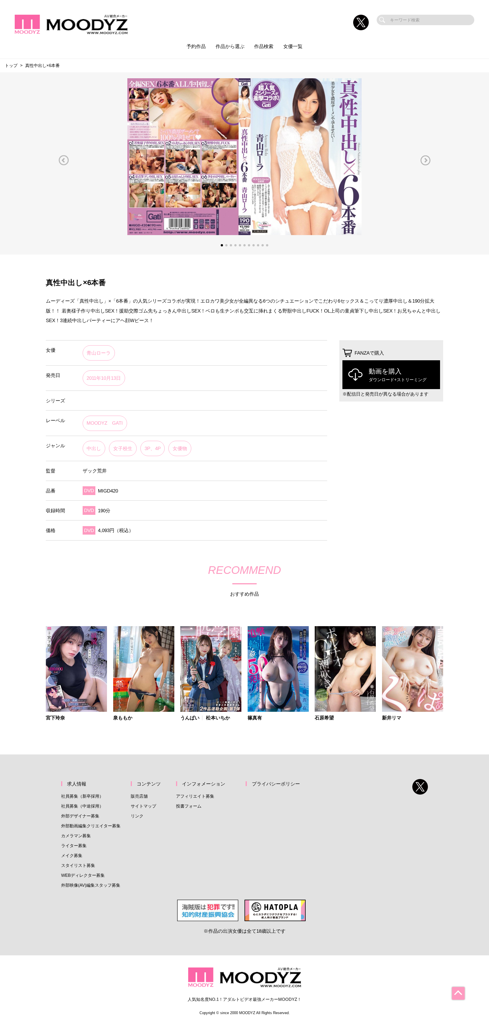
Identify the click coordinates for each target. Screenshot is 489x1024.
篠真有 (255, 717)
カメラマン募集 (76, 835)
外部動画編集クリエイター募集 (91, 825)
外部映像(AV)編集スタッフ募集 (90, 885)
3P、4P (153, 448)
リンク (137, 815)
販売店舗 (139, 796)
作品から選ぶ (230, 46)
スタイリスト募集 (78, 865)
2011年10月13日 (104, 378)
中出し (94, 448)
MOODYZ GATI (105, 423)
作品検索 (263, 46)
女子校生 (122, 448)
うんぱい (190, 717)
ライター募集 (74, 845)
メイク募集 (71, 855)
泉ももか (122, 717)
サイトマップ (143, 806)
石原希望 (324, 717)
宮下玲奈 (55, 717)
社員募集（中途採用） (82, 806)
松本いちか (218, 717)
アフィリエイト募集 (195, 796)
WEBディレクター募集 (83, 875)
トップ (11, 65)
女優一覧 (293, 46)
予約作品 (196, 46)
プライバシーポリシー (276, 784)
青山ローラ (99, 353)
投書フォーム (188, 806)
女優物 (180, 448)
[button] (63, 160)
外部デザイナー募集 (80, 815)
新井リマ (391, 717)
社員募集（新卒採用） (82, 796)
